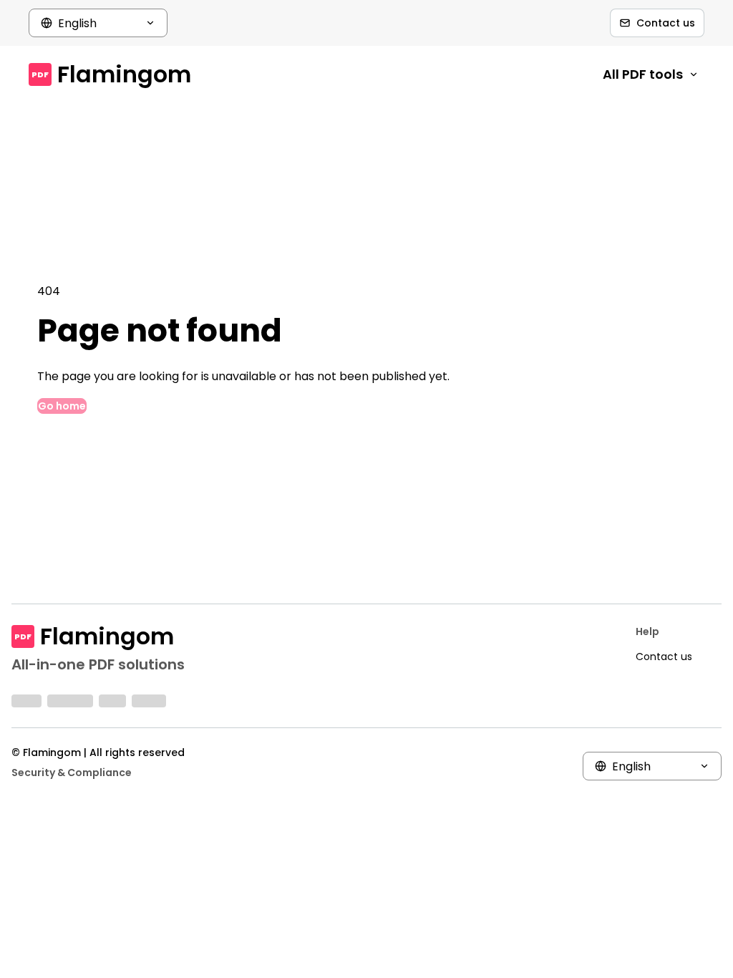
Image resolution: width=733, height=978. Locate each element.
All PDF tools (643, 74)
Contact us (665, 23)
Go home (62, 406)
